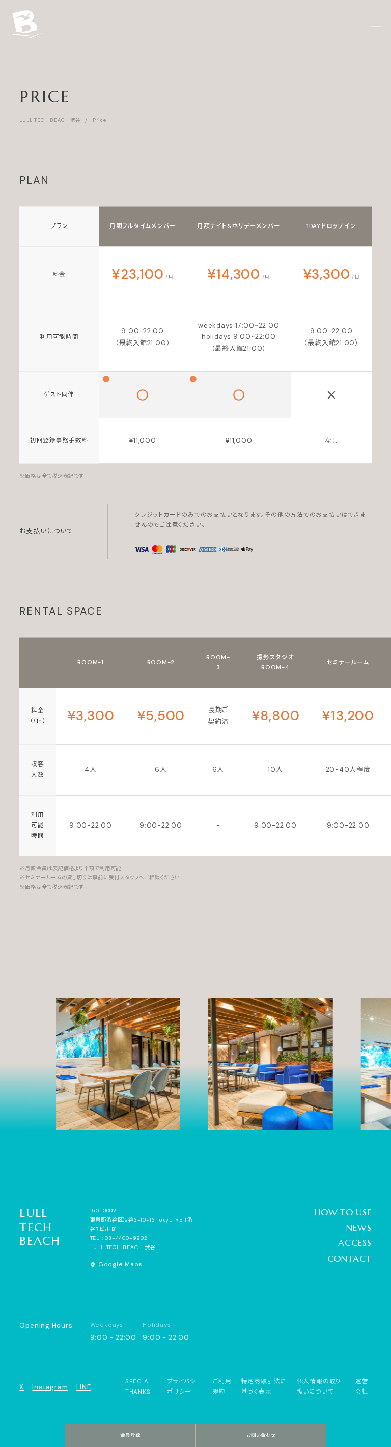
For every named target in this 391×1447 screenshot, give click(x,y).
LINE (83, 1387)
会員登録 (130, 1435)
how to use (343, 1212)
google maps (120, 1264)
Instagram (50, 1387)
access (354, 1243)
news (358, 1228)
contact (349, 1259)
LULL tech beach (39, 1226)
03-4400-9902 (126, 1238)
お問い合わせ (261, 1435)
